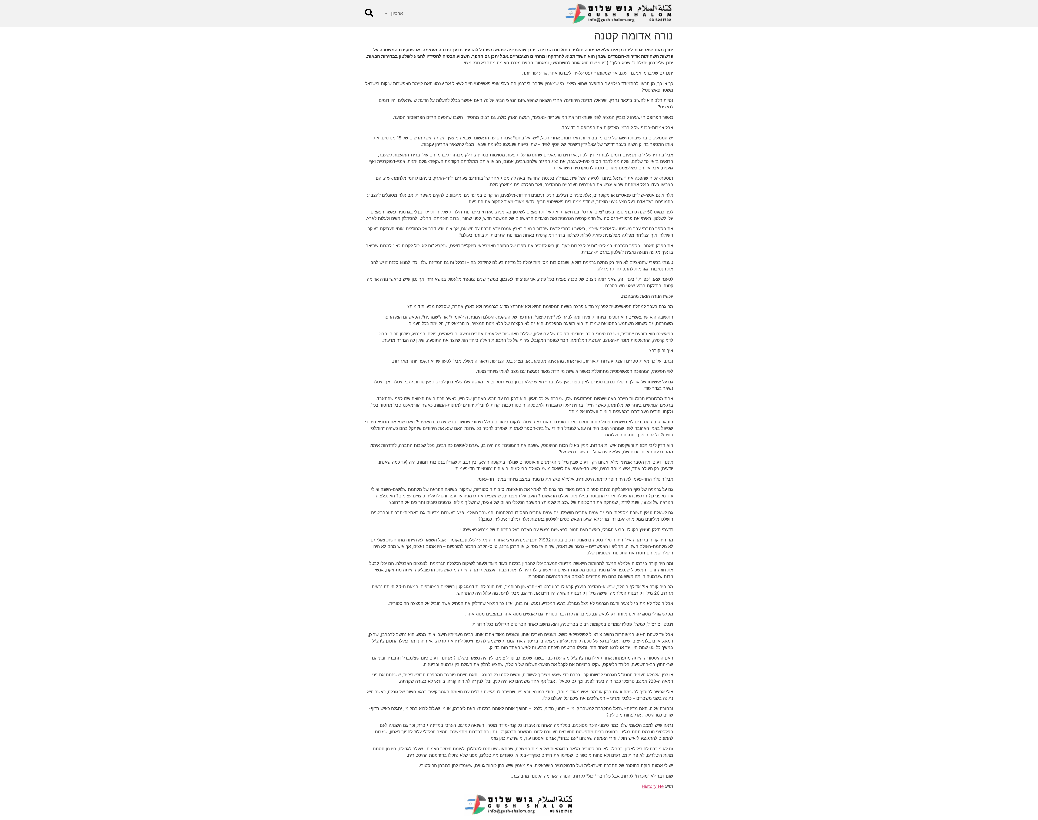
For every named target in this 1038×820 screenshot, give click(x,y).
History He (653, 786)
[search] (369, 13)
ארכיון (397, 13)
